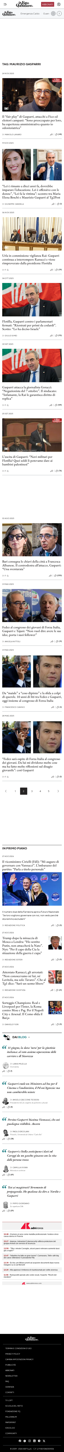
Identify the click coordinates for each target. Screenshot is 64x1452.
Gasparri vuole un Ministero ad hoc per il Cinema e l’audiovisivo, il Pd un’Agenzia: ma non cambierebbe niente (33, 1088)
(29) (12, 1211)
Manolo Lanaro (11, 134)
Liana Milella (18, 1064)
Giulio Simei (9, 336)
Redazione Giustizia (13, 990)
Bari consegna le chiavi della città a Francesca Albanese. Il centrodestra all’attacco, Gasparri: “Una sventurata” (31, 565)
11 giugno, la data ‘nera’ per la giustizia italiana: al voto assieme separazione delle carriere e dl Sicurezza (31, 1052)
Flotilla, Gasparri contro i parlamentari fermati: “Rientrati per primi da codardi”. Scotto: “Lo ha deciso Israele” (29, 325)
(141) (60, 134)
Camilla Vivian (19, 1167)
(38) (12, 1139)
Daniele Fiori (10, 1024)
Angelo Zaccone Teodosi (24, 1100)
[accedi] (59, 4)
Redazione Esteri (12, 960)
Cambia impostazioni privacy (19, 1359)
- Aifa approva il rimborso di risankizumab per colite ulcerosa (31, 1270)
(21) (60, 990)
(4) (11, 1107)
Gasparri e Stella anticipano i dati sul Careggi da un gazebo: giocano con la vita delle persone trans (32, 1155)
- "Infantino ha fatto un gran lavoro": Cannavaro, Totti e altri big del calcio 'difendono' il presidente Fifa (31, 1257)
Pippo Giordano (19, 1203)
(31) (60, 641)
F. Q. (5, 270)
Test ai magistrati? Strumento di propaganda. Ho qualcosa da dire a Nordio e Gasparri (33, 1191)
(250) (59, 575)
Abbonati (47, 4)
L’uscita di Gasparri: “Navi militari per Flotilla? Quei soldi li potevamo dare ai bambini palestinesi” (27, 460)
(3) (61, 707)
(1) (61, 204)
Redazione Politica (13, 925)
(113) (60, 335)
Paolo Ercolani (19, 1131)
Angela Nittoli (11, 641)
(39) (60, 270)
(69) (12, 1175)
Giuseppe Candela (13, 204)
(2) (61, 777)
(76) (60, 471)
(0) (60, 925)
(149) (60, 405)
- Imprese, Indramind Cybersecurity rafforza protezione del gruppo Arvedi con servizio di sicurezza (30, 1242)
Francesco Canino (13, 707)
